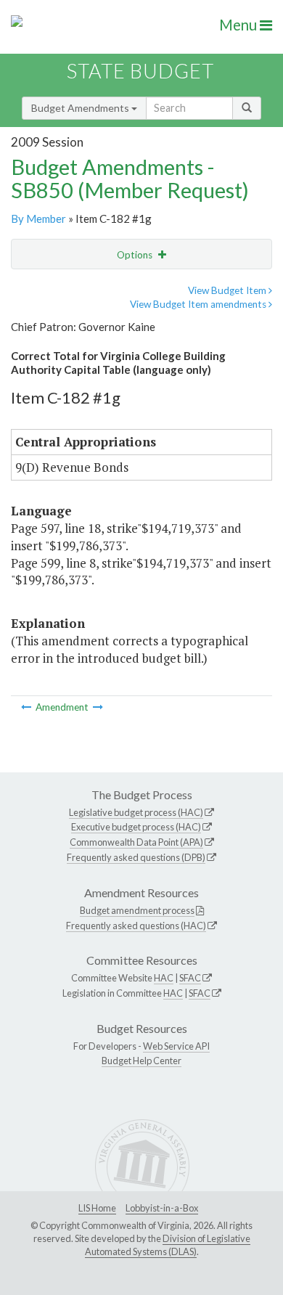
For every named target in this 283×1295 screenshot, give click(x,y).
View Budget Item (228, 290)
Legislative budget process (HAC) (136, 812)
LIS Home (97, 1208)
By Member (38, 218)
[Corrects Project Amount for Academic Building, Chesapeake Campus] (27, 707)
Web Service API (176, 1046)
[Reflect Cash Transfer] (98, 707)
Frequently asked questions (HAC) (136, 925)
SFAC (190, 978)
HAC (163, 978)
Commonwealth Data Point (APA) (136, 842)
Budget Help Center (141, 1060)
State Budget (140, 71)
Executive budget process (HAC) (136, 827)
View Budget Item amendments (199, 304)
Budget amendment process (137, 910)
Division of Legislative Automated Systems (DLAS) (167, 1245)
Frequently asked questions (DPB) (136, 857)
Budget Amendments (81, 108)
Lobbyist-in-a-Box (162, 1208)
